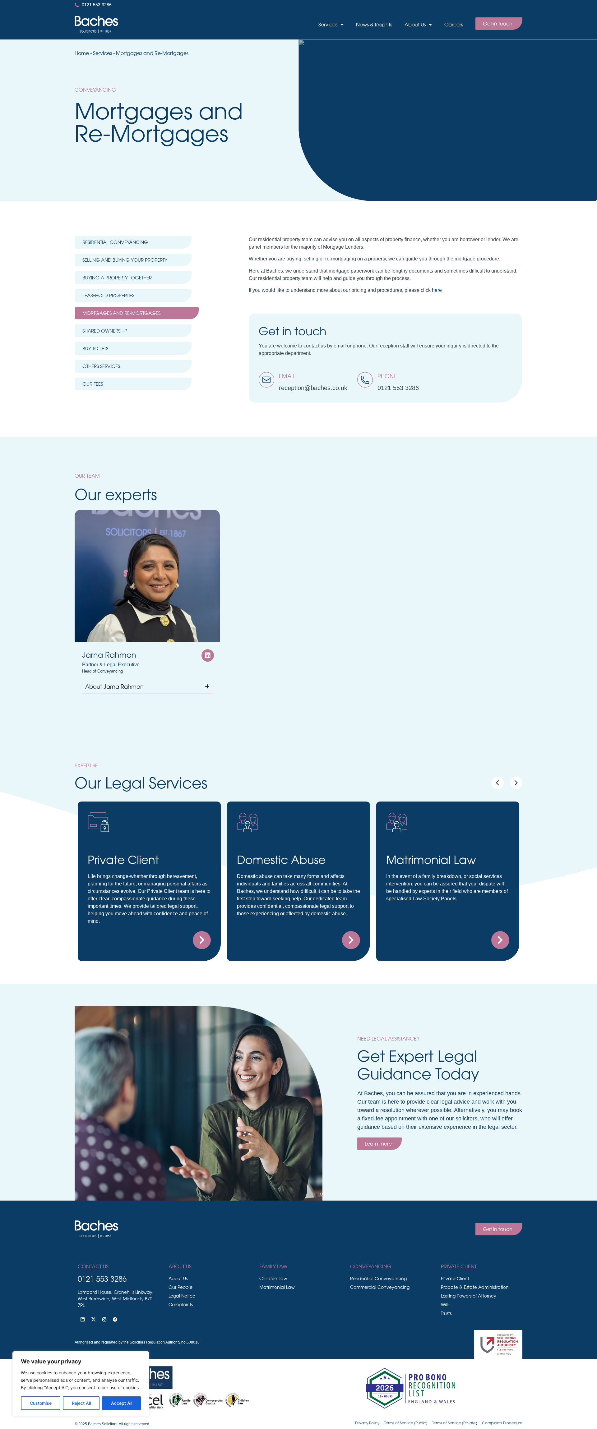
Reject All (81, 1403)
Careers (453, 24)
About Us (415, 24)
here (437, 290)
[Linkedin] (82, 1319)
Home (82, 53)
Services (327, 24)
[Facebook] (115, 1319)
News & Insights (374, 24)
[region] (80, 1384)
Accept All (121, 1403)
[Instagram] (104, 1319)
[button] (516, 783)
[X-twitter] (93, 1319)
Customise (41, 1403)
